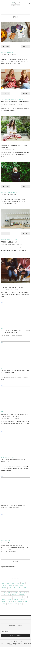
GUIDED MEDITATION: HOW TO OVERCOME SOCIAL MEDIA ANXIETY (15, 371)
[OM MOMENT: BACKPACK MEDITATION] (15, 488)
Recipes (25, 596)
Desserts (16, 585)
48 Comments (16, 418)
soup (9, 601)
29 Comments (16, 507)
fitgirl (10, 587)
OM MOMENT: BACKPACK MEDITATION (13, 505)
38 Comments (19, 545)
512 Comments (18, 244)
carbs (18, 583)
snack (22, 599)
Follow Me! (3, 567)
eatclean (4, 587)
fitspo (15, 587)
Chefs (23, 583)
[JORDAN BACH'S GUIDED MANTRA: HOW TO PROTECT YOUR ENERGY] (15, 314)
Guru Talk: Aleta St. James (9, 543)
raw (15, 596)
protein (9, 596)
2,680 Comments (19, 104)
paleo (3, 594)
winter (16, 603)
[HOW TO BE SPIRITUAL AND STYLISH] (15, 270)
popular (4, 596)
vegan (3, 603)
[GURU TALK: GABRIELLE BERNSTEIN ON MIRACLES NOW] (15, 442)
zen (20, 603)
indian (9, 592)
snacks (3, 601)
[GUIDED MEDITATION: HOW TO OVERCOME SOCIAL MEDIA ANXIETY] (15, 353)
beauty (8, 583)
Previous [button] (7, 46)
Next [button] (24, 46)
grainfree (11, 590)
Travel (26, 601)
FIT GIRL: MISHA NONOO (9, 195)
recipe (20, 596)
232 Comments (19, 335)
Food (20, 587)
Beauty (3, 411)
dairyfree (10, 585)
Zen (22, 99)
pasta (8, 594)
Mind (15, 16)
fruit (25, 587)
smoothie (9, 599)
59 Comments (16, 464)
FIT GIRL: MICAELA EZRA (8, 55)
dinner (21, 585)
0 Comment (18, 57)
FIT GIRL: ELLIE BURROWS (9, 242)
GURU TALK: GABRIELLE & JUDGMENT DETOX (15, 102)
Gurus (2, 99)
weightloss (10, 603)
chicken (3, 585)
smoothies (16, 599)
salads (3, 599)
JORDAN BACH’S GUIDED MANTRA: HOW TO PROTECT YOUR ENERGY (15, 332)
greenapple (18, 590)
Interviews (3, 52)
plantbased (21, 594)
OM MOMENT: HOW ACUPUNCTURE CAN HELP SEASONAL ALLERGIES (14, 415)
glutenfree (4, 590)
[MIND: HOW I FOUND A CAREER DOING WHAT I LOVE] (15, 128)
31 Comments (19, 289)
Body (13, 583)
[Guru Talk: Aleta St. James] (15, 526)
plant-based (14, 594)
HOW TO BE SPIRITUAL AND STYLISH (12, 287)
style (13, 601)
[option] (15, 32)
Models (25, 592)
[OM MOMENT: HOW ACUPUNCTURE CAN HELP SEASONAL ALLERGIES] (15, 397)
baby (3, 583)
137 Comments (18, 375)
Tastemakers (10, 52)
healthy (3, 592)
